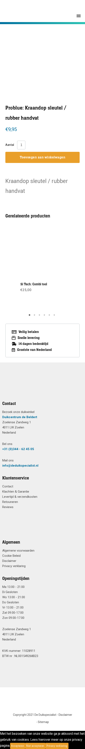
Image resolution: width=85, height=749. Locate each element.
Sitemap (43, 722)
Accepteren (17, 746)
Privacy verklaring (14, 566)
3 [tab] (40, 316)
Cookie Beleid (11, 556)
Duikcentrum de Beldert (19, 417)
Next (65, 269)
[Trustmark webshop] (41, 387)
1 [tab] (30, 316)
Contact (7, 486)
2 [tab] (35, 316)
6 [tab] (55, 316)
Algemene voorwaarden (18, 550)
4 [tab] (45, 316)
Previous (20, 269)
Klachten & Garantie (15, 491)
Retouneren (10, 502)
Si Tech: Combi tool (33, 284)
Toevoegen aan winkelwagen (42, 157)
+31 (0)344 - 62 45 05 (18, 449)
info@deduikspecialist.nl (20, 465)
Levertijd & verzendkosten (19, 497)
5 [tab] (50, 316)
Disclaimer (9, 561)
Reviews (7, 507)
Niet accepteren (35, 746)
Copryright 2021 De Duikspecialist (34, 714)
